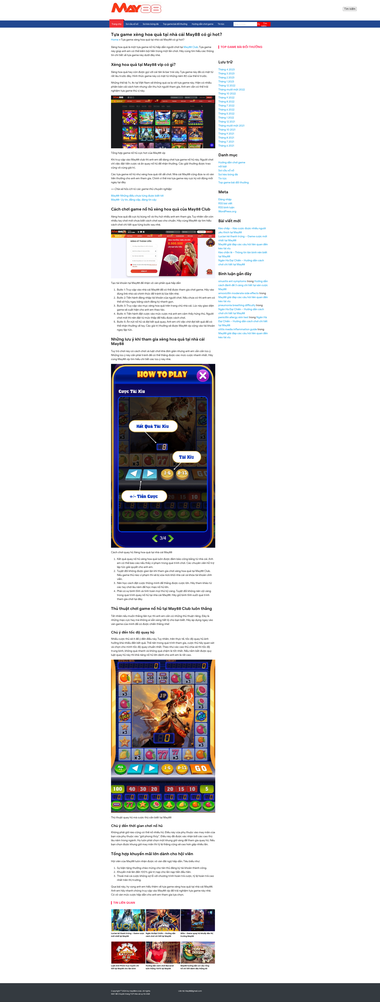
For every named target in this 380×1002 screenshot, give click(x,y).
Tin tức (221, 24)
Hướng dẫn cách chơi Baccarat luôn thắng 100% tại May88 (160, 967)
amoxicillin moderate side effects (238, 293)
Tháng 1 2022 (226, 117)
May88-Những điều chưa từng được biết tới (137, 195)
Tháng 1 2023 (226, 81)
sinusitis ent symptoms (232, 281)
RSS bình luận (226, 207)
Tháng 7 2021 (226, 141)
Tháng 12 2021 (226, 121)
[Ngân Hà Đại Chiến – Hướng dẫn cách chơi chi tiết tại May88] (163, 930)
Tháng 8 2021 (226, 137)
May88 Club (191, 47)
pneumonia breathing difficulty (236, 305)
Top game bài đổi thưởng (175, 24)
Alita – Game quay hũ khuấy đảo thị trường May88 (196, 935)
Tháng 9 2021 (226, 133)
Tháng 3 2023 (226, 73)
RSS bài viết (225, 203)
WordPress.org (227, 211)
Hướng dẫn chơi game (202, 24)
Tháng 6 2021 (226, 145)
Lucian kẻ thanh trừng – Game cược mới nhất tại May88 (127, 935)
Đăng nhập (225, 199)
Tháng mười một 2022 (231, 89)
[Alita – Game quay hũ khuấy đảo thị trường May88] (198, 930)
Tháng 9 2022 (226, 97)
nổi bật (222, 166)
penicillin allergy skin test (233, 317)
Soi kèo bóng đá (151, 24)
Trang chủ (116, 24)
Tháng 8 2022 (226, 101)
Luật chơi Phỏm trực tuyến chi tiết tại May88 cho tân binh (125, 967)
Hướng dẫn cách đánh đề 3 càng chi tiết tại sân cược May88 (243, 285)
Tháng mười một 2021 (231, 125)
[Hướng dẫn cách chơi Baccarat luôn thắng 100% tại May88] (163, 963)
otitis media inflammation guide (237, 329)
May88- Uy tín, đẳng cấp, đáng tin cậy (133, 199)
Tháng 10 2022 (227, 93)
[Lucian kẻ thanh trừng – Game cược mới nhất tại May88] (128, 930)
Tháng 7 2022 (226, 105)
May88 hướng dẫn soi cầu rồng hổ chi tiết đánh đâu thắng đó (194, 967)
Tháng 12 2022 (226, 85)
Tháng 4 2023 (226, 69)
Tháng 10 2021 (226, 129)
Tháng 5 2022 (226, 113)
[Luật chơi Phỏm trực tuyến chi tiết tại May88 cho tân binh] (128, 963)
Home (114, 39)
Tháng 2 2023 (226, 77)
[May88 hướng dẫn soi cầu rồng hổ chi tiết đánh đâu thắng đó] (198, 963)
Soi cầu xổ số (132, 24)
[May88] (136, 17)
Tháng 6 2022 (226, 109)
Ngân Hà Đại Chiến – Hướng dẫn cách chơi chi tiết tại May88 (160, 935)
